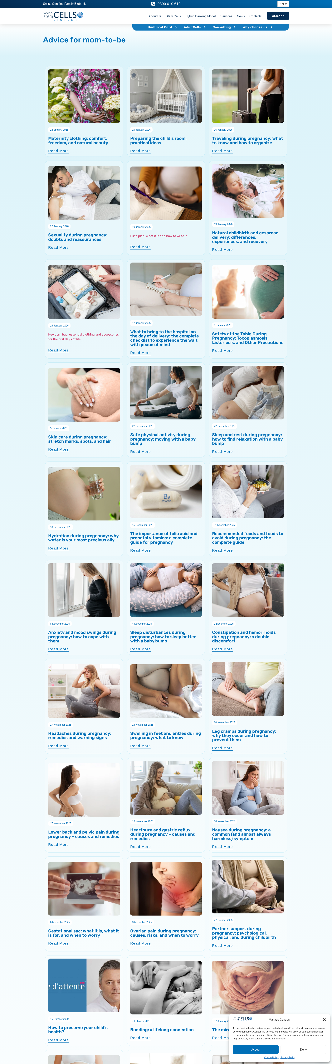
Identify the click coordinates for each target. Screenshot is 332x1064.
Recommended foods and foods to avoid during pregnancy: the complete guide (247, 538)
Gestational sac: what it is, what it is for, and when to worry (83, 933)
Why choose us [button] (255, 27)
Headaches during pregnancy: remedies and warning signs (79, 735)
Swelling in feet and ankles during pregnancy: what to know (165, 735)
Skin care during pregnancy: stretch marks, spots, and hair (79, 439)
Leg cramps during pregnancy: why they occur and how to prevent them (244, 735)
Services (226, 16)
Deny (303, 1049)
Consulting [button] (222, 27)
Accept (255, 1049)
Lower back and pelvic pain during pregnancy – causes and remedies (84, 834)
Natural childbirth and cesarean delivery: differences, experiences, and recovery (245, 237)
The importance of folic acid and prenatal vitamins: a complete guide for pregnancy (164, 538)
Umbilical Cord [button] (160, 27)
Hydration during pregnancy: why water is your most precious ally (83, 538)
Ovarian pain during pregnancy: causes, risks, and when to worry (164, 933)
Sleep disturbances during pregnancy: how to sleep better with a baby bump (163, 637)
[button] (324, 1020)
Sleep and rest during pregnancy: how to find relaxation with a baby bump (247, 439)
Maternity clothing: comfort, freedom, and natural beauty (78, 140)
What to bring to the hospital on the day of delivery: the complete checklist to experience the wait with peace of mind (164, 338)
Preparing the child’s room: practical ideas (158, 140)
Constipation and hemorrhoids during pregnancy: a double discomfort (244, 637)
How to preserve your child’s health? (78, 1029)
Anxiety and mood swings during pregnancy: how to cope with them (82, 637)
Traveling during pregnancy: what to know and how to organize (247, 140)
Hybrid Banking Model (200, 16)
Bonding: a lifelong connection (162, 1029)
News (241, 16)
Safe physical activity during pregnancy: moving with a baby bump (162, 439)
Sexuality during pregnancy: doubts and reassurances (77, 237)
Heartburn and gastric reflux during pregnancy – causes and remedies (163, 834)
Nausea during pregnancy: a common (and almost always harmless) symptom (241, 834)
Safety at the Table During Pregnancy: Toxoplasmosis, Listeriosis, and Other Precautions (247, 338)
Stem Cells (173, 16)
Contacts (255, 16)
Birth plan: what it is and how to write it (158, 236)
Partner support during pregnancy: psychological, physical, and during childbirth (244, 933)
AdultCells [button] (192, 27)
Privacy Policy (288, 1057)
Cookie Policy (271, 1057)
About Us (155, 16)
